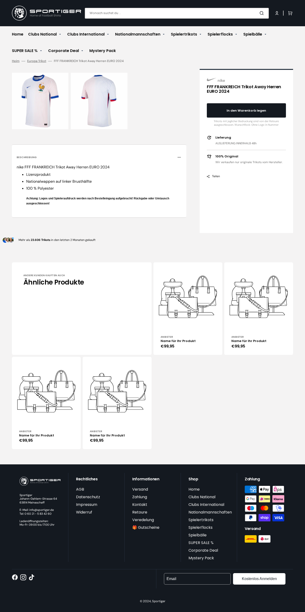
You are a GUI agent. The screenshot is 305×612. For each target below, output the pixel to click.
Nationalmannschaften (210, 512)
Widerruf (84, 512)
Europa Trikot (36, 61)
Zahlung (139, 497)
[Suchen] (262, 13)
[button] (277, 13)
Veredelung (143, 520)
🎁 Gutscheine (145, 527)
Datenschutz (88, 497)
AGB (80, 489)
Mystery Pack (201, 558)
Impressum (86, 504)
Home (194, 489)
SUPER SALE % (201, 542)
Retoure (139, 512)
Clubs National (201, 497)
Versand (140, 489)
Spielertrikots (201, 520)
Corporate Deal (203, 550)
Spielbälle (197, 535)
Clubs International (206, 504)
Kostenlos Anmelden (259, 579)
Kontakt (139, 504)
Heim (16, 61)
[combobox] (177, 13)
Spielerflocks (200, 527)
